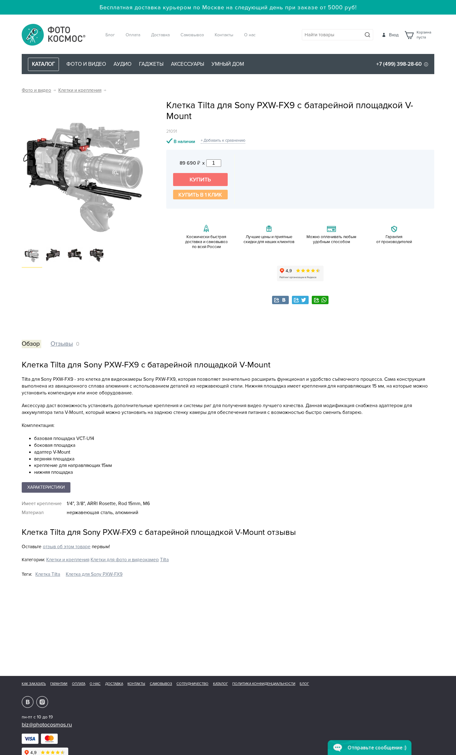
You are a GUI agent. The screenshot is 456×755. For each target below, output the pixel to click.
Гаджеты (151, 64)
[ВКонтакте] (280, 300)
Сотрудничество (192, 684)
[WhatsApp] (320, 300)
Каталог (220, 684)
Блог (110, 35)
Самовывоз (192, 35)
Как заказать (34, 684)
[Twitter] (300, 300)
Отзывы (62, 344)
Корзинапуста (424, 35)
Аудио (123, 64)
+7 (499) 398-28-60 (399, 64)
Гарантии (58, 684)
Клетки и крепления (79, 90)
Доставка (160, 35)
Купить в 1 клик (200, 195)
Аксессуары (187, 64)
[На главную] (54, 35)
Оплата (133, 35)
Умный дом (228, 64)
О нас (250, 35)
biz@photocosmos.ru (47, 724)
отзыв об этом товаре (67, 547)
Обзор (31, 344)
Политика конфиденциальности (263, 684)
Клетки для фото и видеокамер (125, 560)
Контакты (224, 35)
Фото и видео (86, 64)
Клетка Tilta (47, 574)
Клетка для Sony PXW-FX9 (94, 574)
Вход (394, 35)
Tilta (164, 560)
